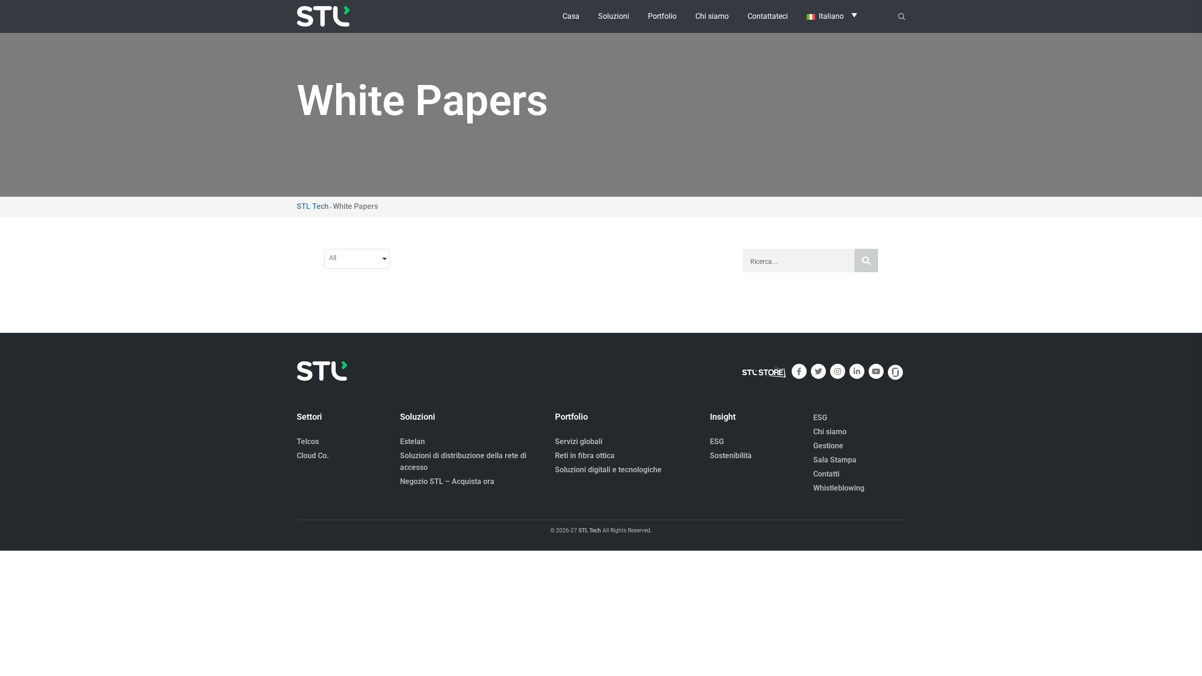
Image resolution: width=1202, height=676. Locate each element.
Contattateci (767, 16)
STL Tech (589, 530)
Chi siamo (830, 431)
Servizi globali (578, 441)
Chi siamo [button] (712, 16)
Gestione (828, 445)
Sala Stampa (834, 459)
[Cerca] (866, 260)
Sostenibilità (731, 455)
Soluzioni (613, 16)
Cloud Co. (313, 455)
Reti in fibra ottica (585, 455)
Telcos (308, 441)
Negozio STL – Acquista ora (447, 481)
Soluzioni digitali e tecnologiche (608, 469)
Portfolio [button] (662, 16)
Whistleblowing (838, 488)
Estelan (412, 441)
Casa (570, 16)
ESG (717, 441)
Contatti (826, 473)
